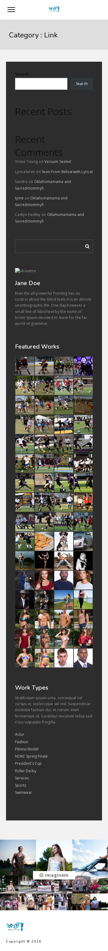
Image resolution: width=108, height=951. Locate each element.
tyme (19, 198)
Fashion (21, 741)
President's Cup (28, 763)
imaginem (56, 875)
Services (22, 778)
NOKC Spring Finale (31, 756)
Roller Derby (25, 770)
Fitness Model (26, 749)
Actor (19, 734)
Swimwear (23, 792)
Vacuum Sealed (57, 161)
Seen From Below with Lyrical (67, 171)
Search (22, 74)
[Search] (85, 245)
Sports (20, 785)
